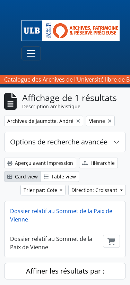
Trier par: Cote (41, 190)
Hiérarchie (102, 163)
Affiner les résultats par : (65, 271)
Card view (26, 176)
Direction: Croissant (95, 190)
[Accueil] (73, 30)
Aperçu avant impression (43, 163)
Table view (63, 176)
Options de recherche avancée (58, 141)
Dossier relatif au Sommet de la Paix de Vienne (61, 215)
